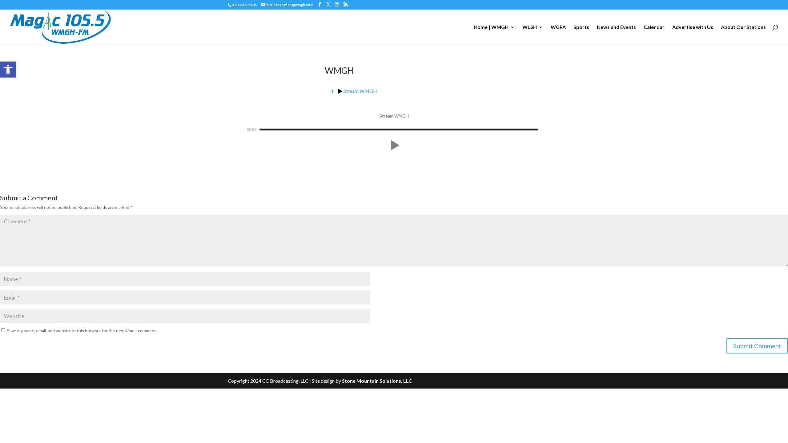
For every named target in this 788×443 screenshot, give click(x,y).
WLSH (529, 27)
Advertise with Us (692, 27)
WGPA (558, 27)
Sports (581, 27)
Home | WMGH (491, 27)
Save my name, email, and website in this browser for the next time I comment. (82, 330)
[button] (8, 70)
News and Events (616, 27)
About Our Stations (743, 27)
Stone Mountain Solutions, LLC (377, 381)
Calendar (654, 27)
